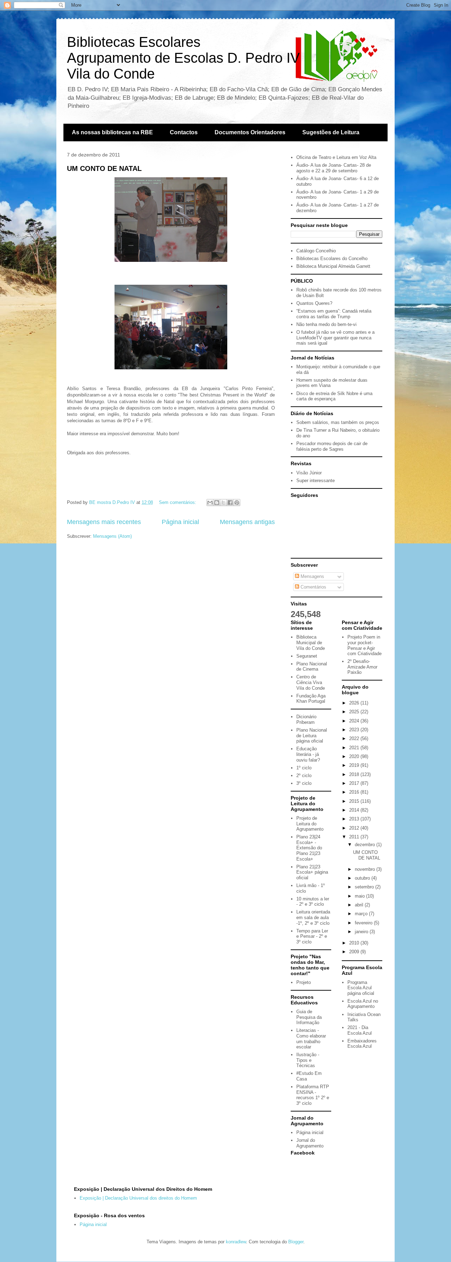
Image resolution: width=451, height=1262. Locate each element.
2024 (354, 721)
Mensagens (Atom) (112, 536)
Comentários (312, 587)
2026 (354, 703)
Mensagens (311, 576)
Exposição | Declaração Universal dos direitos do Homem (138, 1198)
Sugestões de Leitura (330, 132)
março (362, 913)
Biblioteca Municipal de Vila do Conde (310, 642)
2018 (354, 774)
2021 (354, 747)
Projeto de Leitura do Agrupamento (309, 823)
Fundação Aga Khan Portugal (311, 698)
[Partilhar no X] (223, 502)
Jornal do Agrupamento (309, 1143)
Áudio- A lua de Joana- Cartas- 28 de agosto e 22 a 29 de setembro (333, 167)
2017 (354, 783)
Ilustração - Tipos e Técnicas (307, 1060)
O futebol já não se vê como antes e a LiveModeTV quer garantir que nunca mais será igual (335, 338)
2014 (354, 810)
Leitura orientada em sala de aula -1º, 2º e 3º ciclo (313, 917)
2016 (354, 792)
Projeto (303, 982)
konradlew (236, 1241)
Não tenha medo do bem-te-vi (326, 324)
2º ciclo (303, 775)
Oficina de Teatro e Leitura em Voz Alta (336, 157)
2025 (354, 711)
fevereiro (364, 922)
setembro (365, 886)
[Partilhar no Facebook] (230, 502)
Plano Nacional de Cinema (311, 666)
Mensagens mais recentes (104, 521)
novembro (365, 869)
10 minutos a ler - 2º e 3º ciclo (312, 901)
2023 (354, 729)
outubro (363, 878)
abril (360, 904)
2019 (354, 765)
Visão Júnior (309, 472)
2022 (354, 738)
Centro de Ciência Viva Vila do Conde (310, 682)
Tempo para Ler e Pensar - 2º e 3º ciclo (312, 936)
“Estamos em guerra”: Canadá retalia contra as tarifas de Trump (333, 313)
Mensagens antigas (247, 521)
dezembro (365, 844)
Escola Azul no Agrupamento (362, 1003)
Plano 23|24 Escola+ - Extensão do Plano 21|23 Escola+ (309, 847)
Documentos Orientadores (250, 132)
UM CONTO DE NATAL (104, 168)
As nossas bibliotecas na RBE (112, 132)
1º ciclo (303, 767)
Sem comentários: (178, 502)
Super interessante (315, 480)
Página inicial (180, 521)
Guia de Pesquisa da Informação (309, 1017)
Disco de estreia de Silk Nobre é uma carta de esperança (334, 396)
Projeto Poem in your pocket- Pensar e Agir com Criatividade (364, 645)
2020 (354, 756)
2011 (354, 836)
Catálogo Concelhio (316, 250)
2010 (354, 943)
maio (360, 896)
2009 (354, 951)
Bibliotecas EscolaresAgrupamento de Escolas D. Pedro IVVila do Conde (183, 57)
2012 (354, 828)
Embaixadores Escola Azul (362, 1043)
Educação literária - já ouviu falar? (308, 754)
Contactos (184, 132)
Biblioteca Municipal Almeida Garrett (333, 266)
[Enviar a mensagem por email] (210, 502)
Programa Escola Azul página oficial (360, 988)
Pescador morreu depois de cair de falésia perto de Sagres (331, 446)
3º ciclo (303, 783)
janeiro (362, 931)
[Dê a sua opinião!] (216, 502)
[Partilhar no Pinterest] (236, 502)
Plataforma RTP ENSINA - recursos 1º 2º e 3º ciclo (312, 1095)
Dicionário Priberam (306, 719)
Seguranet (306, 656)
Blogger (295, 1241)
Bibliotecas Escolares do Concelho (331, 258)
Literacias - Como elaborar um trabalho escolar (311, 1038)
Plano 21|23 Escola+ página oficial (312, 872)
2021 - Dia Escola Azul (359, 1030)
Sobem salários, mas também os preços (337, 422)
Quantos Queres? (314, 303)
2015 (354, 801)
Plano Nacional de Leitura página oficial (311, 735)
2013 (354, 818)
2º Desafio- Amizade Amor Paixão (362, 667)
